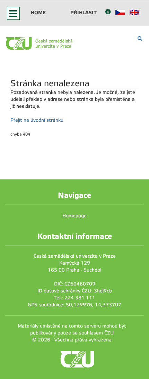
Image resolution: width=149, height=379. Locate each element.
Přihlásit (83, 12)
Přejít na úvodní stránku (36, 120)
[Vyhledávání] (140, 38)
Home (38, 12)
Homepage (74, 215)
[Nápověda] (108, 12)
